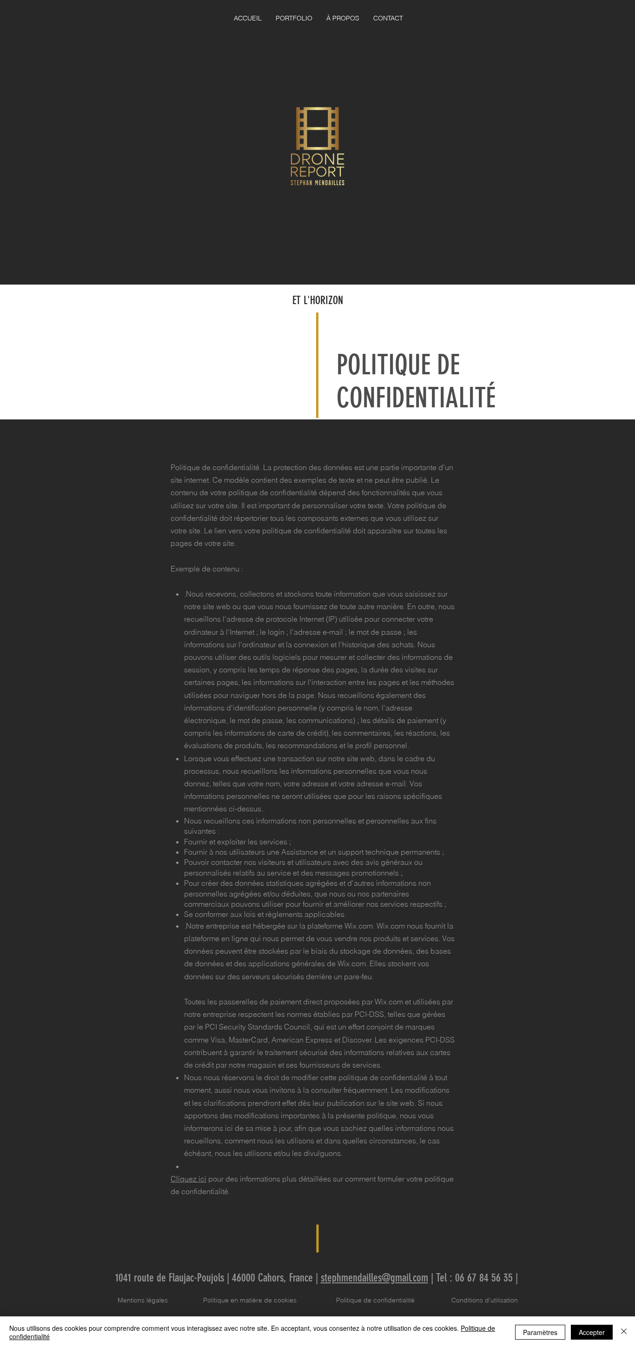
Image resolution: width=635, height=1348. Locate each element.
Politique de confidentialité (375, 1300)
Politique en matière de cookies (250, 1300)
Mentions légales (143, 1300)
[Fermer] (623, 1332)
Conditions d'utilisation (484, 1300)
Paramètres (540, 1332)
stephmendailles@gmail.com (374, 1277)
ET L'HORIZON (317, 300)
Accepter (592, 1332)
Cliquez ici (188, 1178)
